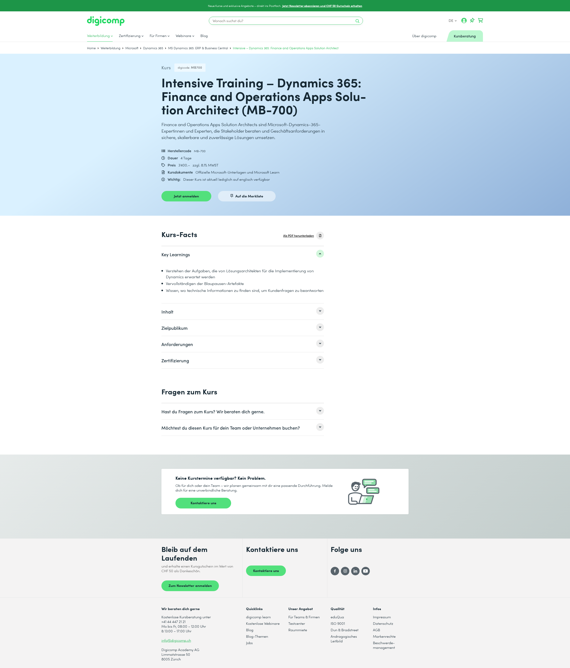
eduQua (337, 617)
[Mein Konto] (464, 22)
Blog (204, 35)
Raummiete (297, 629)
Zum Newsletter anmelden (190, 585)
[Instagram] (345, 571)
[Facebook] (335, 571)
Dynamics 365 (153, 48)
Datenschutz (383, 623)
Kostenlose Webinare (263, 623)
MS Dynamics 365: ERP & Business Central (198, 48)
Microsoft (131, 48)
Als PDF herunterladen (298, 236)
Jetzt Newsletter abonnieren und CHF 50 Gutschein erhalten (322, 6)
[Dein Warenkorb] (480, 20)
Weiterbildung (98, 35)
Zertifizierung (129, 35)
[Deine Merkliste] (472, 20)
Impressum (382, 617)
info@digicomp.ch (176, 640)
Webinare (183, 35)
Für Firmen (158, 35)
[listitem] (242, 254)
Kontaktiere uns (203, 502)
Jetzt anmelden (186, 195)
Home (91, 48)
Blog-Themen (257, 636)
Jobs (249, 642)
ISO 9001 (338, 623)
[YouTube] (365, 571)
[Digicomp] (105, 21)
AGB (376, 629)
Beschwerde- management (384, 645)
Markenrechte (384, 636)
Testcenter (296, 623)
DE (451, 20)
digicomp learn (258, 617)
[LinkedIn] (355, 571)
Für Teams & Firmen (304, 617)
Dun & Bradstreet (344, 629)
